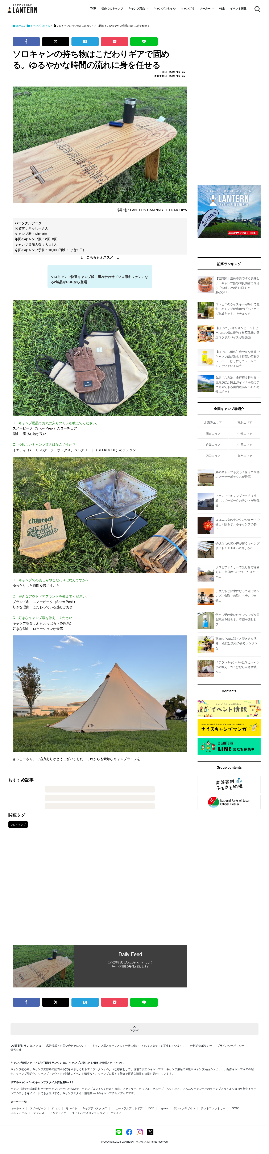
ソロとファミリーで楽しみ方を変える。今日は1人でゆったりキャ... (237, 572)
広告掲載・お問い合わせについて (66, 1045)
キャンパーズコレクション (88, 1113)
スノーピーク (38, 1108)
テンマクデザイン (184, 1108)
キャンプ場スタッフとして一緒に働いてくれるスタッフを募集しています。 (138, 1045)
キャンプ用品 (136, 8)
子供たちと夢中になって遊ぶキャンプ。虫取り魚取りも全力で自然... (237, 595)
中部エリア (244, 433)
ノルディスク (58, 1113)
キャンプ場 (187, 8)
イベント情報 (238, 8)
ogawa (164, 1108)
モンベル (71, 1108)
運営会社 (16, 1050)
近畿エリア (213, 444)
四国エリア (213, 456)
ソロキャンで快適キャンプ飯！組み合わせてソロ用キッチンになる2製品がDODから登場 (99, 279)
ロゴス (56, 1108)
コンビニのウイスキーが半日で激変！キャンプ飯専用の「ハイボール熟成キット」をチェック (237, 309)
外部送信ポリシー (201, 1045)
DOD (151, 1108)
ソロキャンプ (18, 824)
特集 (222, 8)
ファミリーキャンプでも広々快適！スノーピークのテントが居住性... (237, 500)
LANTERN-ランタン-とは (26, 1045)
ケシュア (116, 1113)
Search (256, 6)
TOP (93, 8)
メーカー (205, 8)
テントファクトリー (213, 1108)
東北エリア (244, 422)
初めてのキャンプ (112, 8)
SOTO (235, 1108)
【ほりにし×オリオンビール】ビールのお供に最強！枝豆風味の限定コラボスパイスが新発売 (237, 332)
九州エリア (244, 456)
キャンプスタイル (164, 8)
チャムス (38, 1113)
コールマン (17, 1108)
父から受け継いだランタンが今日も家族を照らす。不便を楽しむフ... (237, 619)
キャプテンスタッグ (94, 1108)
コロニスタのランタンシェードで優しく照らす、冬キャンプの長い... (237, 524)
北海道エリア (213, 422)
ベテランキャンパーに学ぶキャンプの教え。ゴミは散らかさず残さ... (237, 667)
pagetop (134, 1030)
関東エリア (213, 433)
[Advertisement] (100, 889)
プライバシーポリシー (230, 1045)
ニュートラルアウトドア (128, 1108)
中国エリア (244, 444)
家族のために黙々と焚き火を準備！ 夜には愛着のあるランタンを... (236, 643)
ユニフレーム (19, 1113)
